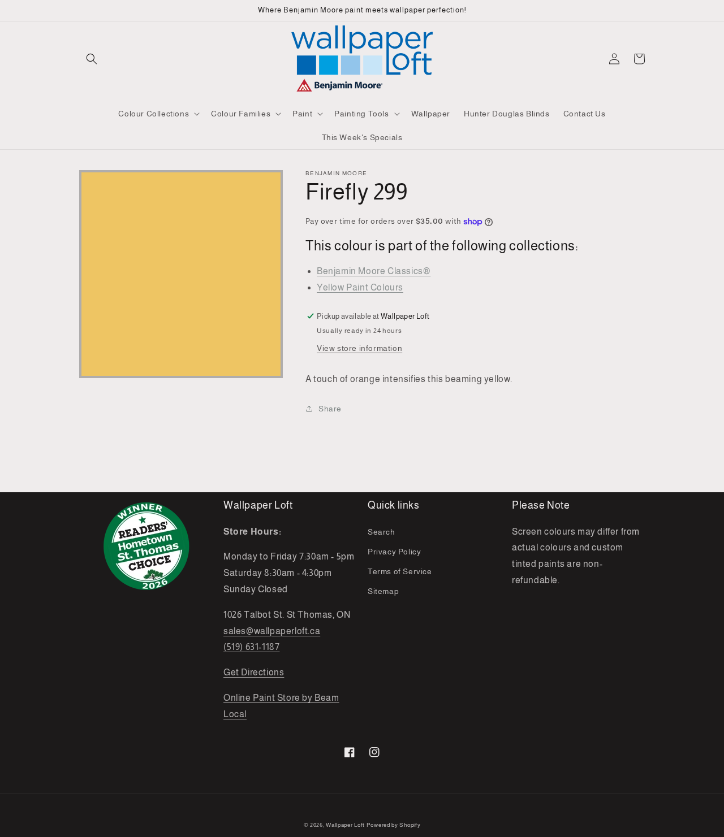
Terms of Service (400, 571)
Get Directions (253, 672)
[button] (91, 58)
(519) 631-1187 (251, 647)
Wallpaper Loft (345, 825)
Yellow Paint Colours (360, 287)
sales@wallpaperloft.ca (271, 631)
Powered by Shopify (394, 825)
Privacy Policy (394, 551)
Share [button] (330, 408)
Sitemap (383, 591)
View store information (359, 348)
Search (381, 531)
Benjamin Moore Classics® (373, 271)
